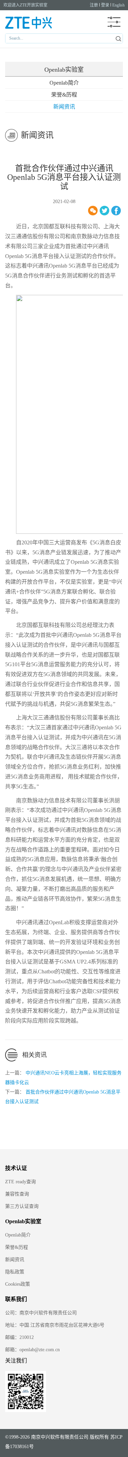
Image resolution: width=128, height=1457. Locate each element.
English (118, 5)
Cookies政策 (17, 1284)
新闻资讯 (64, 107)
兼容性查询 (17, 1194)
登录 (105, 5)
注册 (94, 5)
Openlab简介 (64, 83)
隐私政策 (14, 1271)
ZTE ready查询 (20, 1181)
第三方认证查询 (22, 1206)
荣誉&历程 (64, 95)
